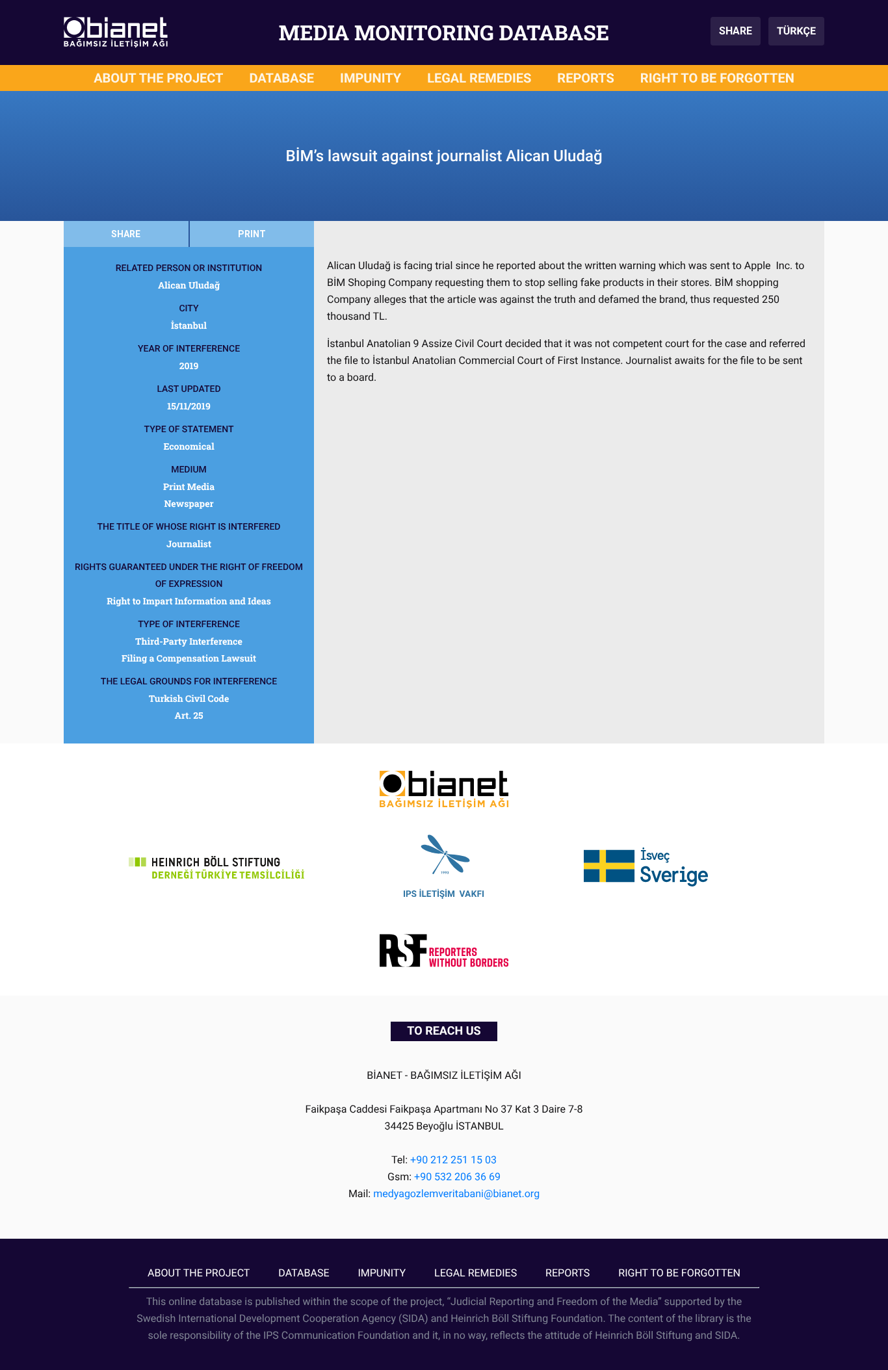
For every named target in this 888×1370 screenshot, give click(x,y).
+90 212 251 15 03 (453, 1160)
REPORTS (585, 78)
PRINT (252, 234)
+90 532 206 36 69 (457, 1176)
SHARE (735, 31)
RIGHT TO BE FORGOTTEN (717, 78)
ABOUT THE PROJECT (158, 78)
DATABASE (282, 78)
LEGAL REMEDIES (479, 78)
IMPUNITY (370, 78)
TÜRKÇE (796, 31)
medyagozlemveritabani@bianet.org (456, 1193)
